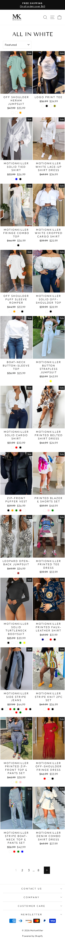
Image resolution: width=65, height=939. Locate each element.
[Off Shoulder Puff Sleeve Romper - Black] (22, 311)
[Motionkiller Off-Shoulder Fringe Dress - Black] (52, 778)
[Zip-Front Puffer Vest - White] (24, 510)
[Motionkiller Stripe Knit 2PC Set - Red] (48, 709)
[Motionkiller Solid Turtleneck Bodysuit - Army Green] (20, 642)
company (32, 897)
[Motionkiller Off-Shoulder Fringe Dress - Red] (44, 778)
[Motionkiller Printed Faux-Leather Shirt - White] (46, 639)
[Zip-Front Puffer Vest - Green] (16, 510)
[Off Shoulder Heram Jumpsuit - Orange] (20, 112)
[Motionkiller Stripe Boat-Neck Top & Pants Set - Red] (14, 851)
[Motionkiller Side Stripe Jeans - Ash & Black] (30, 709)
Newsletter (31, 914)
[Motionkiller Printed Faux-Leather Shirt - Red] (50, 639)
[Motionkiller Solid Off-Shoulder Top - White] (46, 311)
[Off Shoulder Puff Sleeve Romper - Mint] (18, 311)
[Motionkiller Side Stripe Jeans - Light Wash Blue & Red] (26, 709)
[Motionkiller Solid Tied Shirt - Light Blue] (16, 179)
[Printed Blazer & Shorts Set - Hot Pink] (48, 510)
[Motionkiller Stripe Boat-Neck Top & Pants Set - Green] (18, 851)
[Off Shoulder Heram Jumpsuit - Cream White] (16, 112)
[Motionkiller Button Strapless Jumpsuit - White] (46, 381)
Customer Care (31, 906)
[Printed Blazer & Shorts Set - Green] (52, 510)
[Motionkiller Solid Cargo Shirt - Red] (16, 447)
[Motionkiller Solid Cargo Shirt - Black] (20, 447)
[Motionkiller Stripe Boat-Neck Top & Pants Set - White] (10, 851)
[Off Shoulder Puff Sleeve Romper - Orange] (14, 311)
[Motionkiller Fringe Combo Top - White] (14, 245)
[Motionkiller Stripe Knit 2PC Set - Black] (52, 709)
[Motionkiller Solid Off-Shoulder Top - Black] (50, 311)
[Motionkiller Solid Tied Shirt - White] (12, 179)
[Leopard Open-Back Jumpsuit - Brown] (18, 573)
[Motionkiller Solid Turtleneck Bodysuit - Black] (8, 642)
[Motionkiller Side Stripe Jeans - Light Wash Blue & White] (22, 709)
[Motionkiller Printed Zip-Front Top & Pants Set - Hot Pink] (20, 782)
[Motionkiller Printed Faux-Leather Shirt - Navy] (42, 639)
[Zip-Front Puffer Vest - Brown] (20, 510)
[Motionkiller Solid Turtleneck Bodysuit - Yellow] (24, 642)
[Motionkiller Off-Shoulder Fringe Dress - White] (48, 778)
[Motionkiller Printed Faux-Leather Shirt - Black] (54, 639)
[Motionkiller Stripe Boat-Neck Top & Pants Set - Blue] (22, 851)
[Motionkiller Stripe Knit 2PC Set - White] (44, 709)
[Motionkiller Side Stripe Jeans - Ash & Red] (16, 712)
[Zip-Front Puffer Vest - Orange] (12, 510)
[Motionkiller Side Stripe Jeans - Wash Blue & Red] (10, 709)
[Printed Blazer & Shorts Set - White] (44, 510)
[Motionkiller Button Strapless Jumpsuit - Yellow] (50, 381)
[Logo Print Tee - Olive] (54, 106)
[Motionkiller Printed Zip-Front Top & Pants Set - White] (12, 782)
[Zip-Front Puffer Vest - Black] (8, 510)
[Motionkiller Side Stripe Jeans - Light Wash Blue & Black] (18, 709)
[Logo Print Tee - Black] (46, 106)
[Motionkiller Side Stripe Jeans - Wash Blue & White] (6, 709)
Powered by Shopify (32, 935)
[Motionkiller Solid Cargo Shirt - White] (12, 447)
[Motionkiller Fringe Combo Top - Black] (18, 245)
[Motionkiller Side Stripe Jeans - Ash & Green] (20, 712)
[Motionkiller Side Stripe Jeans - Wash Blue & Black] (2, 709)
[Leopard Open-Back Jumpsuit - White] (14, 573)
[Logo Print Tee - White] (42, 106)
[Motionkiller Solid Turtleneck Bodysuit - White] (12, 642)
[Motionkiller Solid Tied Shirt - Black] (20, 179)
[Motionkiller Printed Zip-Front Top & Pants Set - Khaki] (16, 782)
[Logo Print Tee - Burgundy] (50, 106)
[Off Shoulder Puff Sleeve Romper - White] (10, 311)
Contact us (31, 888)
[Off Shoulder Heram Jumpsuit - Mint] (12, 112)
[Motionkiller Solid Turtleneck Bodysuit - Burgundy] (16, 642)
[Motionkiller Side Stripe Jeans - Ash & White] (12, 712)
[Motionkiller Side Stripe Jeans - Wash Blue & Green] (14, 709)
